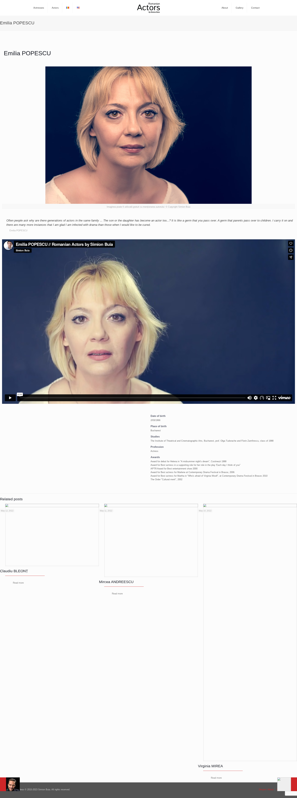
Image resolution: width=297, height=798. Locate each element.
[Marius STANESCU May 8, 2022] (287, 784)
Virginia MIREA (210, 766)
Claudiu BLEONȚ (14, 571)
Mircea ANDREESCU (116, 582)
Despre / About (266, 789)
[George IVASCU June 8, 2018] (10, 784)
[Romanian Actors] (148, 7)
